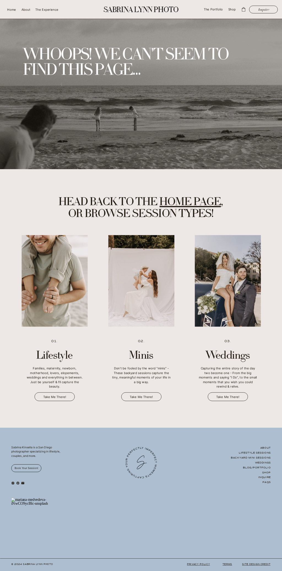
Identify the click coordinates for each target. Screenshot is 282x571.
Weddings (263, 462)
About (265, 447)
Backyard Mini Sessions (251, 457)
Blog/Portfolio (257, 467)
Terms (227, 564)
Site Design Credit (256, 564)
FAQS (266, 482)
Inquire (264, 477)
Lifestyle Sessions (255, 452)
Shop (266, 472)
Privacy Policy (198, 564)
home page (190, 203)
